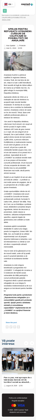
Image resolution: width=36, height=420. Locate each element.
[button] (5, 11)
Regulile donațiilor (18, 401)
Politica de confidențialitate (18, 398)
